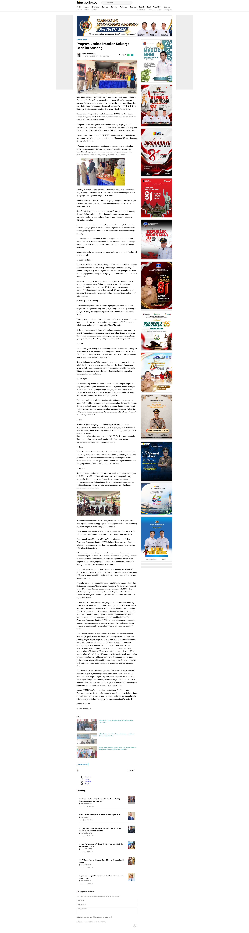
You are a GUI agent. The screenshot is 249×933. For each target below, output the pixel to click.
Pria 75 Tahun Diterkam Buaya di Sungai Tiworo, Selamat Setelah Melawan (101, 861)
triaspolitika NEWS (88, 54)
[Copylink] (132, 55)
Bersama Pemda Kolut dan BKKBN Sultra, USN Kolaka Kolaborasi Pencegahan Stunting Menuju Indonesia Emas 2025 (117, 748)
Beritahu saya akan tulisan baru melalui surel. (92, 922)
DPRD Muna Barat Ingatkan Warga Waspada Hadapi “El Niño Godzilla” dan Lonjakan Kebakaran (100, 829)
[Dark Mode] (171, 3)
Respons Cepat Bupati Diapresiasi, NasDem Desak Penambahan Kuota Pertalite (101, 877)
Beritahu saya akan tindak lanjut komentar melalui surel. (95, 917)
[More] (136, 55)
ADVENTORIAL (82, 39)
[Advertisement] (64, 51)
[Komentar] (123, 55)
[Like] (117, 55)
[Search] (103, 2)
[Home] (166, 3)
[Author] (79, 55)
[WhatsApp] (128, 55)
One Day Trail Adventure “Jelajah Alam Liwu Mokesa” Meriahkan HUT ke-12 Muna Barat (101, 845)
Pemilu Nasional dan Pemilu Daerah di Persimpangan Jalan (99, 815)
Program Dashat (83, 764)
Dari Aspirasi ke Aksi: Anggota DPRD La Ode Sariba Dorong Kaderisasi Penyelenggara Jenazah (99, 800)
